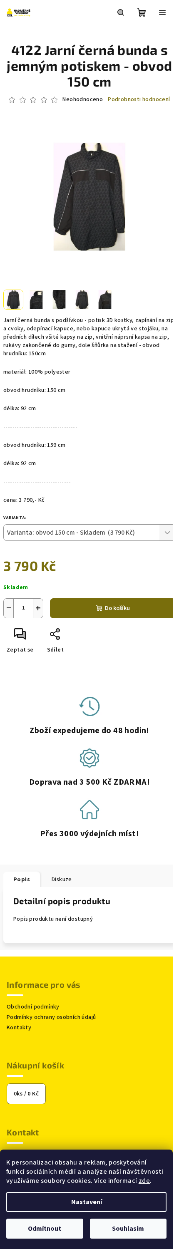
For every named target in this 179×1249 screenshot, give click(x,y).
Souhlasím (128, 1228)
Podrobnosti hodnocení (139, 100)
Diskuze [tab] (62, 879)
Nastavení (86, 1202)
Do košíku (117, 608)
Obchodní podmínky (33, 1007)
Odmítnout (44, 1228)
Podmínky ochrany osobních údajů (51, 1017)
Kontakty (19, 1027)
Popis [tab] (21, 879)
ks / (26, 1094)
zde (144, 1180)
